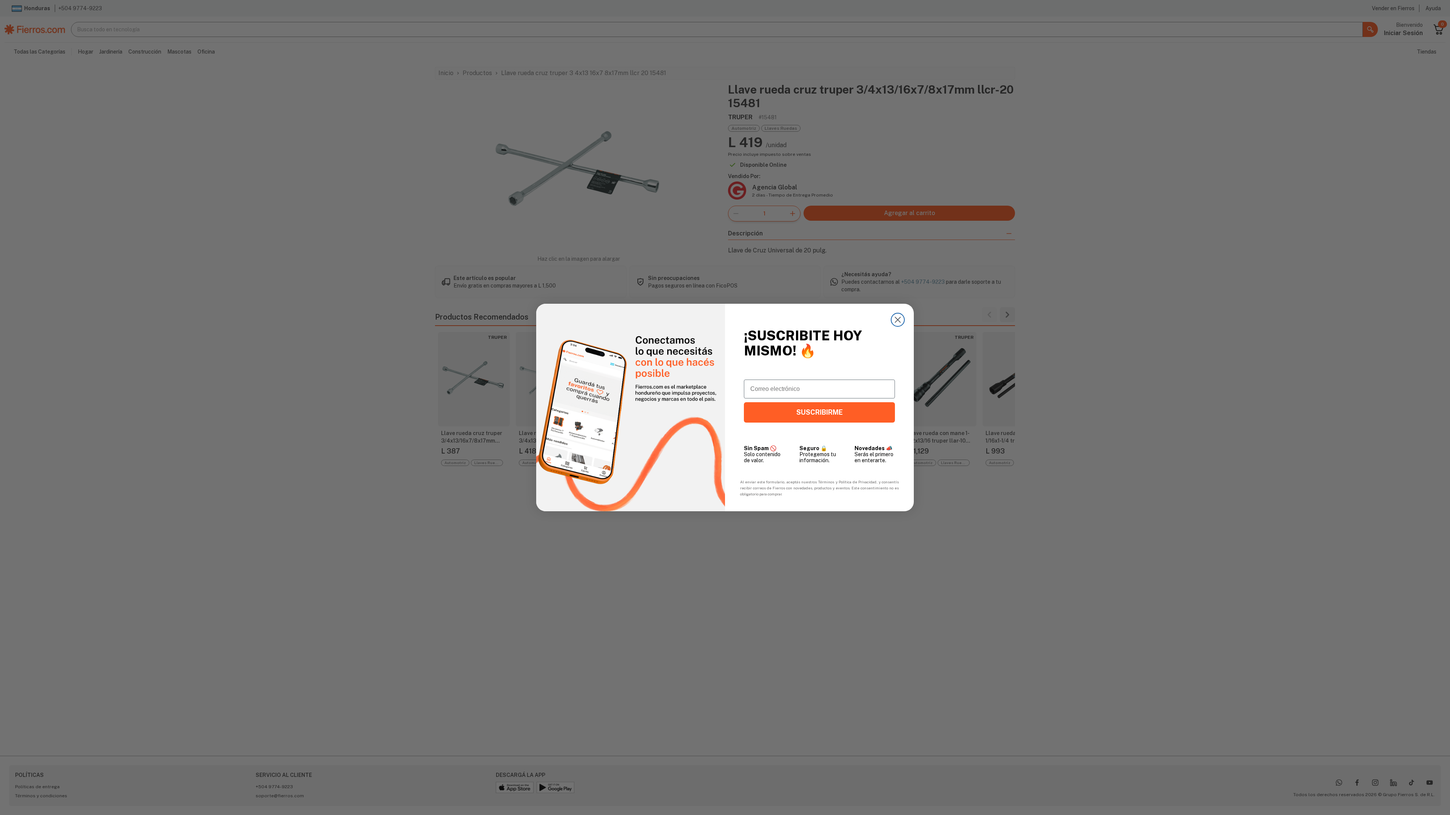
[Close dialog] (897, 319)
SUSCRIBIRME (819, 412)
